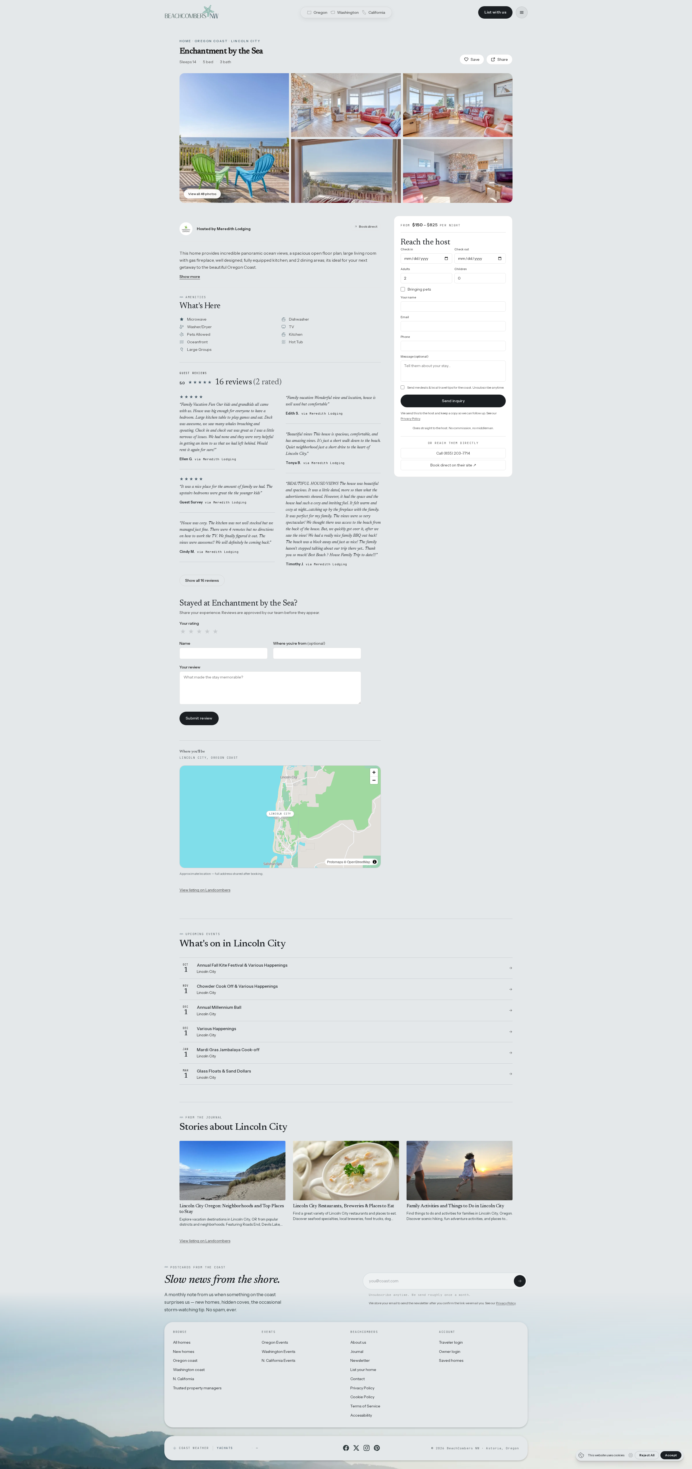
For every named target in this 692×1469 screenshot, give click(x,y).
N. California (183, 1378)
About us (358, 1342)
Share (502, 59)
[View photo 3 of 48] (458, 105)
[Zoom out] (374, 780)
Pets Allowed (198, 334)
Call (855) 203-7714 (453, 453)
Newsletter (360, 1360)
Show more (189, 276)
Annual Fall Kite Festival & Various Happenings (242, 965)
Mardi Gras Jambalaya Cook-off (228, 1049)
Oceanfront (197, 341)
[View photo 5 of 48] (458, 171)
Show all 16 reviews (202, 580)
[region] (280, 817)
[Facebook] (346, 1448)
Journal (356, 1351)
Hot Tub (296, 341)
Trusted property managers (197, 1388)
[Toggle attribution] (374, 862)
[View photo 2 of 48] (346, 105)
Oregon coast (185, 1360)
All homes (181, 1342)
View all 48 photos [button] (202, 194)
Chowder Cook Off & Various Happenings (237, 986)
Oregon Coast (211, 41)
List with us (495, 12)
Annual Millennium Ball (219, 1007)
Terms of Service (365, 1406)
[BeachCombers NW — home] (191, 12)
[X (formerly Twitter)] (356, 1448)
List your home (363, 1369)
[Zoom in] (374, 772)
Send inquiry (453, 400)
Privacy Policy (410, 418)
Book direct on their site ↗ (453, 464)
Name (184, 643)
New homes (183, 1351)
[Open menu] (522, 12)
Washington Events (278, 1351)
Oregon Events (275, 1342)
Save (475, 59)
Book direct (368, 226)
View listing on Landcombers (204, 890)
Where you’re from (299, 643)
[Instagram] (366, 1448)
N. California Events (278, 1360)
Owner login (449, 1351)
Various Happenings (216, 1028)
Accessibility (361, 1415)
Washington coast (189, 1369)
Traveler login (451, 1342)
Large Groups (199, 349)
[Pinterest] (376, 1448)
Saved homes (451, 1360)
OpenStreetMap (358, 861)
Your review (189, 667)
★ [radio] (183, 631)
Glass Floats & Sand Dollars (224, 1071)
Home (185, 41)
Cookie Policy (362, 1396)
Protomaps (335, 861)
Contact (357, 1378)
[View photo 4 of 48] (346, 171)
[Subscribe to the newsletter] (520, 1281)
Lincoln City (245, 41)
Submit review (199, 718)
